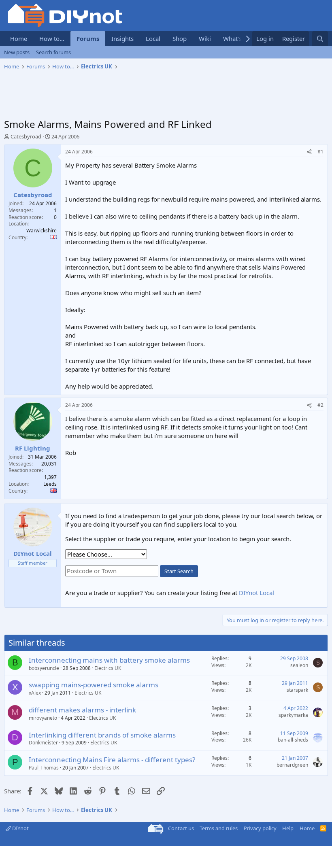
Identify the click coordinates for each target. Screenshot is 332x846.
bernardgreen (292, 764)
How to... (51, 38)
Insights (122, 38)
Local (153, 38)
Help (288, 828)
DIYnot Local (256, 593)
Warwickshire (41, 230)
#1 (320, 151)
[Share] (309, 152)
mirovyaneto (43, 717)
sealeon (299, 665)
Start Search (179, 571)
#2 (320, 405)
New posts (17, 52)
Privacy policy (260, 828)
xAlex (35, 692)
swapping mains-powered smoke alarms (93, 684)
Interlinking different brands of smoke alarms (102, 735)
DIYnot (20, 828)
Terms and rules (219, 828)
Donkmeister (43, 742)
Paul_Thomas (44, 767)
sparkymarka (293, 715)
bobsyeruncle (44, 668)
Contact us (181, 828)
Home (18, 38)
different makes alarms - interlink (82, 709)
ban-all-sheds (293, 739)
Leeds (50, 483)
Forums (88, 38)
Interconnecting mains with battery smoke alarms (109, 660)
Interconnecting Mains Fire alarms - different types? (112, 759)
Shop (179, 38)
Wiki (205, 38)
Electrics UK (107, 668)
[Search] (320, 38)
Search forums (53, 52)
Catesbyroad (26, 136)
